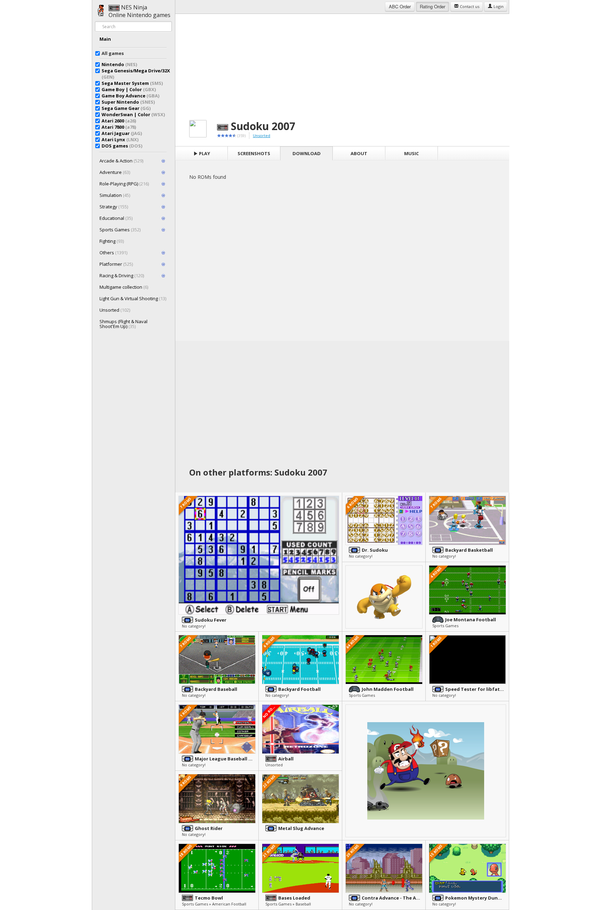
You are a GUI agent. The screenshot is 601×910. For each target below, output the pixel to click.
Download (307, 153)
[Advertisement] (342, 62)
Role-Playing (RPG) (124, 184)
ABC (400, 6)
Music (411, 153)
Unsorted (114, 310)
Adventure (114, 172)
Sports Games (120, 229)
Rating (432, 6)
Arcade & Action (121, 161)
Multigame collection (123, 287)
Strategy (113, 206)
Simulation (114, 195)
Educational (116, 218)
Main (105, 39)
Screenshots (254, 153)
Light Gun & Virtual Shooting (132, 298)
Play (204, 153)
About (359, 153)
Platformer (116, 264)
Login (498, 6)
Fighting (111, 241)
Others (113, 252)
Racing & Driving (121, 275)
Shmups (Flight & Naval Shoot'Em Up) (123, 323)
